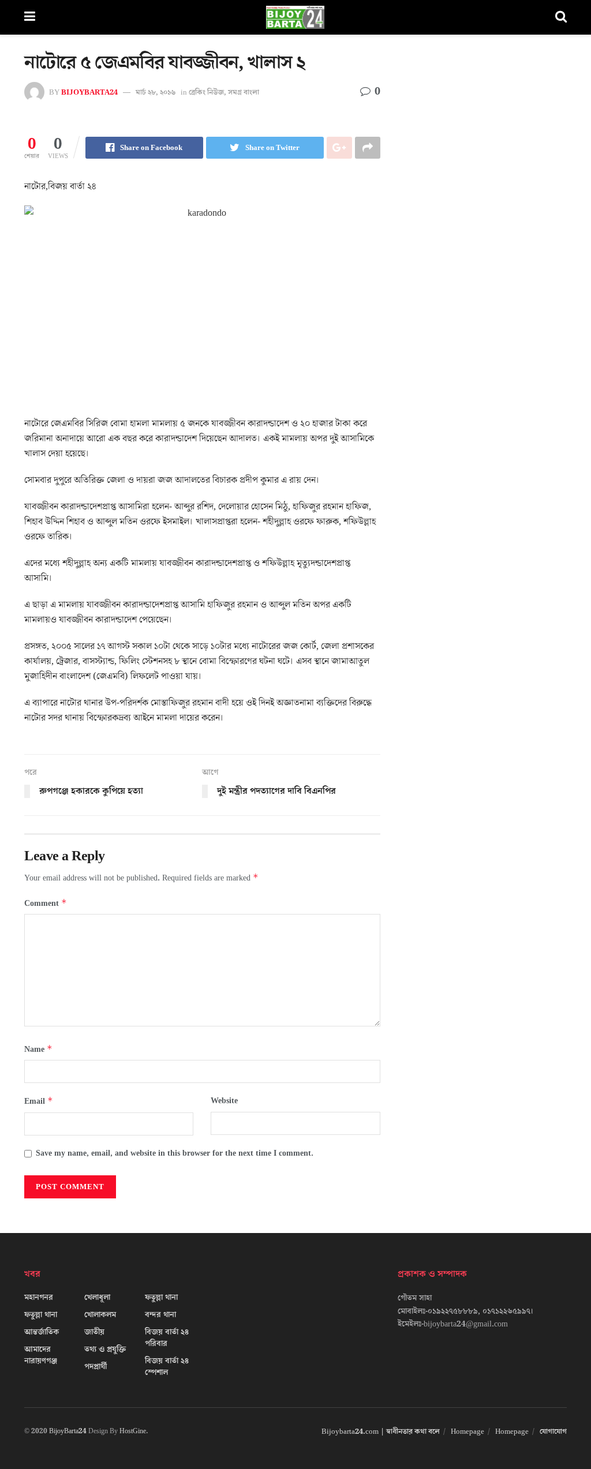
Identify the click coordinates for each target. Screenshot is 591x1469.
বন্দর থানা (160, 1315)
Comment (45, 903)
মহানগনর (38, 1297)
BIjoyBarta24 (89, 92)
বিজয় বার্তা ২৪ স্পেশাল (167, 1366)
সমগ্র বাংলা (243, 92)
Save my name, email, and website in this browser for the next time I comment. (174, 1153)
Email (38, 1101)
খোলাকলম (100, 1315)
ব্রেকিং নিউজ (206, 92)
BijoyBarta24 (68, 1431)
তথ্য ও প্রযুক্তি (105, 1349)
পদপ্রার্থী (95, 1367)
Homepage (467, 1431)
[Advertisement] (482, 150)
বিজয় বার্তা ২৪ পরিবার (167, 1338)
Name (38, 1049)
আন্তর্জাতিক (41, 1332)
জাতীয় (94, 1332)
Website (224, 1101)
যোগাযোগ (553, 1431)
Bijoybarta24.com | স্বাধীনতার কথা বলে (380, 1431)
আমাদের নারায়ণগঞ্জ (40, 1355)
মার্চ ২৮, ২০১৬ (155, 92)
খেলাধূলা (97, 1297)
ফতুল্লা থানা (40, 1315)
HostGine (132, 1431)
